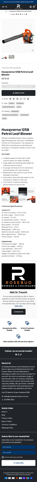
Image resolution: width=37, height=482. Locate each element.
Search (4, 412)
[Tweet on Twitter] (18, 14)
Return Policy (7, 421)
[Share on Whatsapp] (22, 14)
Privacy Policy (7, 418)
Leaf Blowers (24, 115)
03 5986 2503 (8, 399)
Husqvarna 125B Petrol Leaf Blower (20, 11)
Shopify (16, 474)
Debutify (27, 474)
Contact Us (18, 312)
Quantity (5, 83)
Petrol (4, 118)
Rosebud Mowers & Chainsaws (23, 473)
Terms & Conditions (9, 424)
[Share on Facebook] (16, 14)
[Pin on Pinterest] (20, 14)
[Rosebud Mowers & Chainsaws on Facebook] (16, 354)
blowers (11, 103)
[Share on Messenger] (26, 14)
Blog (3, 415)
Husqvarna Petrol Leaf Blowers (11, 68)
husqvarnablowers (8, 107)
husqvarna (20, 103)
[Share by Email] (24, 14)
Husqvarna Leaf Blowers (10, 115)
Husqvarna (14, 111)
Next (33, 36)
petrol (19, 107)
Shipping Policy (7, 428)
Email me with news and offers (13, 457)
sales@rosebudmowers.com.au (15, 396)
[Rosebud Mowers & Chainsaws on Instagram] (18, 354)
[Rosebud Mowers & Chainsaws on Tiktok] (21, 354)
